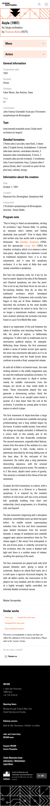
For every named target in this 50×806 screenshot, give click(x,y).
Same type (9, 617)
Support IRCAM (9, 746)
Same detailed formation (14, 628)
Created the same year (26, 617)
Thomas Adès (12, 32)
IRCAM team (8, 737)
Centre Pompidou (10, 749)
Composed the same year (15, 623)
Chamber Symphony (29, 241)
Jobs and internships (12, 734)
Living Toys (29, 245)
